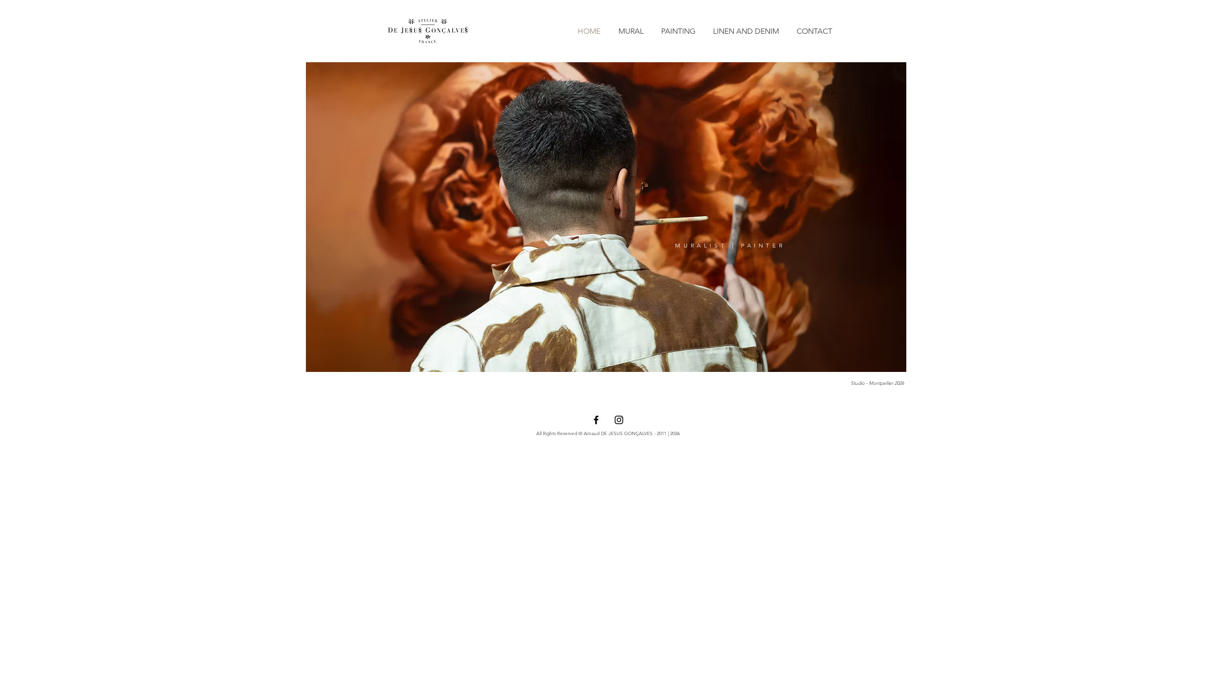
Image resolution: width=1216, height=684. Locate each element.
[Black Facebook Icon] (596, 420)
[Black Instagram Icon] (619, 420)
